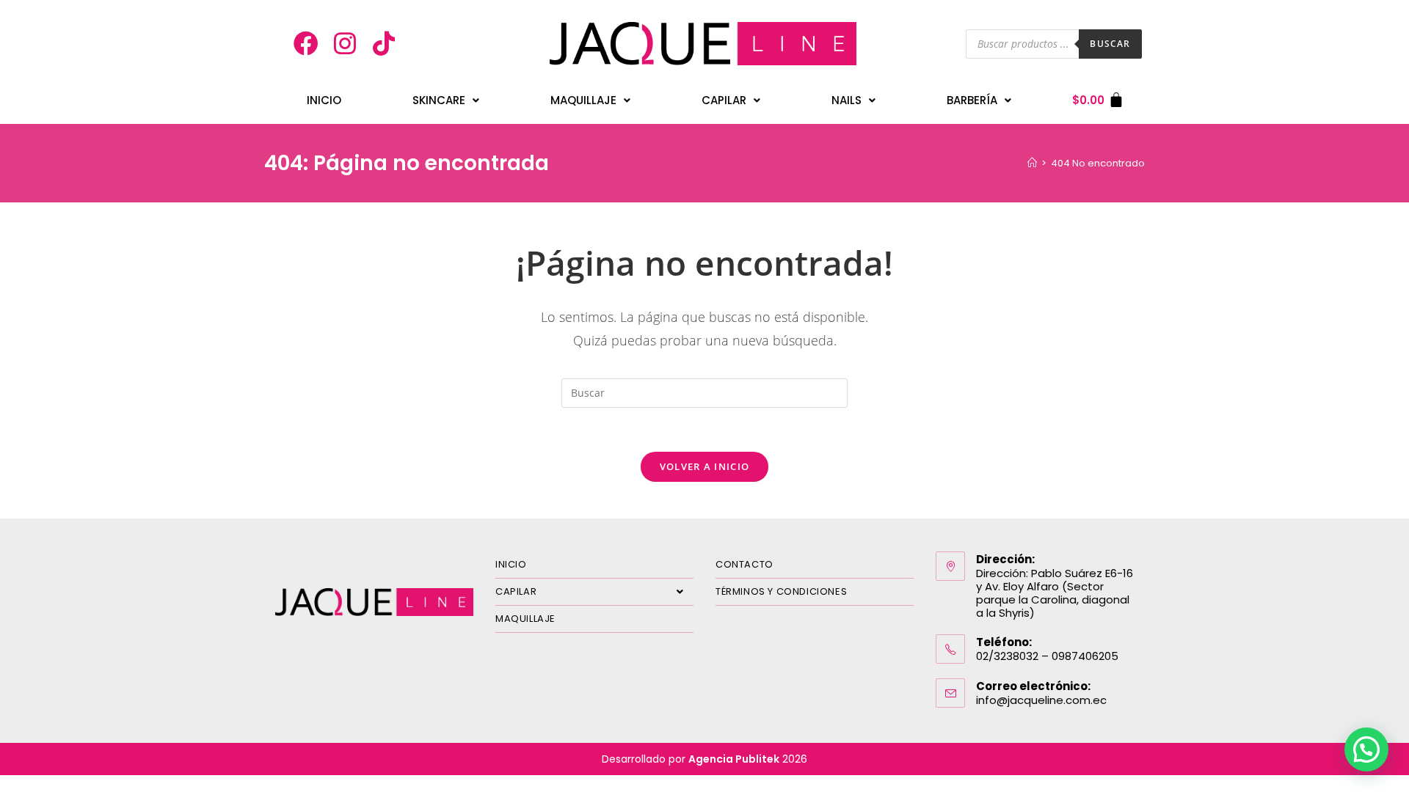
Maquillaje (583, 100)
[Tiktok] (383, 44)
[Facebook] (306, 44)
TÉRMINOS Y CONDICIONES (781, 591)
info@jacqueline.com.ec (1041, 700)
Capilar (724, 100)
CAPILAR (515, 591)
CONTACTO (744, 564)
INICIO (324, 100)
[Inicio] (1032, 163)
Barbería (972, 100)
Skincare (438, 100)
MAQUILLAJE (525, 619)
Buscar (1110, 43)
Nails (846, 100)
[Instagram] (345, 44)
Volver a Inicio (705, 466)
